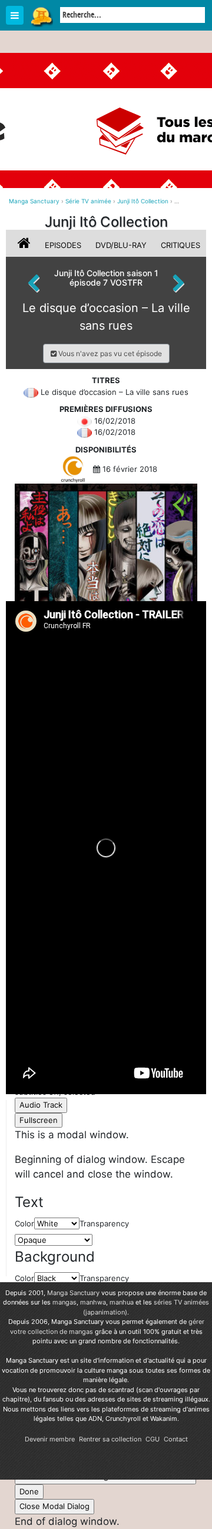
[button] (106, 353)
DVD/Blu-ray (121, 245)
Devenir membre (50, 1439)
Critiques (180, 245)
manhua (122, 1302)
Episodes (63, 245)
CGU (152, 1439)
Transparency (104, 1278)
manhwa (93, 1302)
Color (24, 1278)
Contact (176, 1439)
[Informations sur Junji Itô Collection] (25, 245)
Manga (41, 16)
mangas (64, 1302)
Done (29, 1491)
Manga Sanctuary (73, 1293)
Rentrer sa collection (110, 1439)
